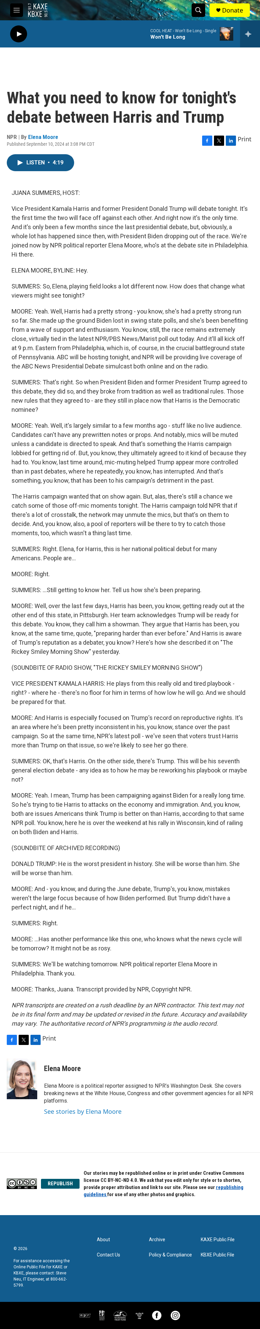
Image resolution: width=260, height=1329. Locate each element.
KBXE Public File (217, 1254)
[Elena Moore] (22, 1079)
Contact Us (108, 1254)
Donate (232, 10)
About (103, 1239)
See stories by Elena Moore (83, 1111)
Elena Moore (43, 137)
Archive (157, 1239)
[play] (18, 34)
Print (245, 139)
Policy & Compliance (170, 1254)
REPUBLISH (60, 1184)
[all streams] (250, 33)
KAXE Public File (218, 1239)
